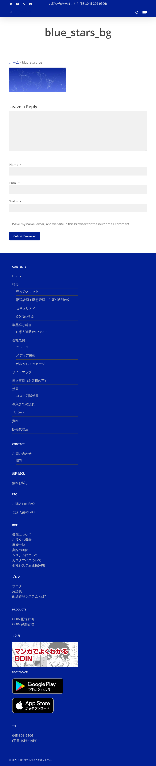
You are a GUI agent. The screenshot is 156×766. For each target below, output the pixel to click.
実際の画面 (20, 550)
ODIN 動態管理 (23, 624)
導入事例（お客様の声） (30, 380)
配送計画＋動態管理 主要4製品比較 (43, 300)
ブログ (17, 586)
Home (16, 276)
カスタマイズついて (26, 560)
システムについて (25, 555)
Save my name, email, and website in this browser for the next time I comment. (71, 224)
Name (15, 164)
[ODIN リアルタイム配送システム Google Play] (37, 695)
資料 (15, 421)
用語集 (17, 591)
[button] (144, 12)
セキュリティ (25, 308)
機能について (22, 534)
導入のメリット (27, 291)
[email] (30, 3)
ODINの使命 (25, 316)
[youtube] (17, 3)
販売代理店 (20, 429)
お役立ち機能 (22, 539)
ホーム (14, 62)
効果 (15, 389)
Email (14, 183)
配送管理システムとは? (29, 596)
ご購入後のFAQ (23, 512)
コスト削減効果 (27, 395)
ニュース (22, 347)
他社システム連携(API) (28, 565)
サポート (18, 412)
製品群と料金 (22, 325)
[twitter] (11, 3)
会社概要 (18, 340)
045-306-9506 (22, 735)
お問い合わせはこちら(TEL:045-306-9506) (78, 3)
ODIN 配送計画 (23, 619)
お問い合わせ (22, 453)
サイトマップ (22, 372)
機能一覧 (18, 545)
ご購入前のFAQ (23, 503)
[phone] (24, 3)
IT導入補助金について (32, 332)
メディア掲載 (25, 355)
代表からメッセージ (30, 363)
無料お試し (20, 483)
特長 (15, 284)
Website (15, 201)
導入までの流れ (23, 404)
